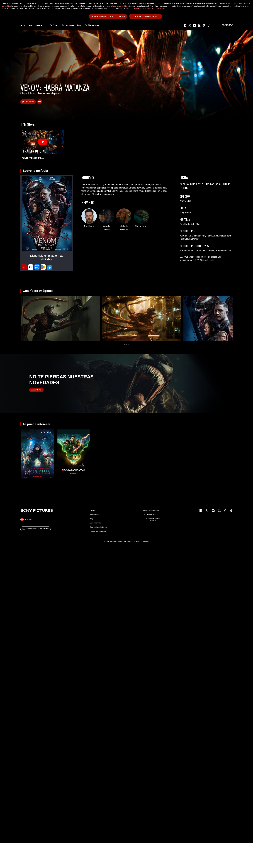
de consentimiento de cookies (115, 6)
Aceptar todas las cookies (146, 16)
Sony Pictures (139, 8)
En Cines (93, 510)
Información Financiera (98, 531)
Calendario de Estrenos (98, 527)
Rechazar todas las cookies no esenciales (108, 16)
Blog (91, 519)
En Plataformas (95, 523)
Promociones (94, 514)
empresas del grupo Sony (155, 8)
